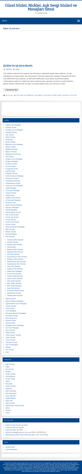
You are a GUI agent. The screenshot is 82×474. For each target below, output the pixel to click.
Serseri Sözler (11, 320)
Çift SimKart (47, 95)
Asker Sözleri (10, 137)
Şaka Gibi (9, 401)
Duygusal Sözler (12, 169)
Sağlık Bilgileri (11, 398)
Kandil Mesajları (11, 210)
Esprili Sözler (10, 171)
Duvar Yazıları (11, 166)
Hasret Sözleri (11, 193)
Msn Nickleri (10, 236)
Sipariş (59, 95)
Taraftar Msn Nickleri (15, 295)
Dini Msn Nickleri (13, 254)
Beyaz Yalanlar (11, 152)
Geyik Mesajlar (11, 188)
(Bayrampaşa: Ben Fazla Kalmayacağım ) (21, 435)
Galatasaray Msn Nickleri (16, 264)
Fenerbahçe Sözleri (13, 181)
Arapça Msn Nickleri (14, 245)
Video (8, 413)
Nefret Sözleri (11, 299)
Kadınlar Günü (11, 203)
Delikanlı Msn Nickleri (15, 252)
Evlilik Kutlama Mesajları (14, 176)
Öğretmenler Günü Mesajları (16, 304)
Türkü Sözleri (10, 337)
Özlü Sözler (10, 308)
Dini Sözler (10, 157)
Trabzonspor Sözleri (13, 335)
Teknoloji (65, 95)
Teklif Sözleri (10, 333)
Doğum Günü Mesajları (14, 159)
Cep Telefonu (38, 95)
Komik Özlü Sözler (12, 222)
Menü (4, 21)
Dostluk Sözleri (11, 164)
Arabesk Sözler (11, 132)
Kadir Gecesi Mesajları (14, 205)
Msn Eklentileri (11, 393)
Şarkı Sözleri (10, 403)
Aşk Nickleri (11, 247)
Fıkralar (8, 372)
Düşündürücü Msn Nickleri (17, 257)
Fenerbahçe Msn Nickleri (16, 262)
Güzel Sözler (10, 379)
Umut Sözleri (10, 340)
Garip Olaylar (10, 374)
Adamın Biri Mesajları (13, 125)
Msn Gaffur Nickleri (14, 283)
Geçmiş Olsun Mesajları (14, 186)
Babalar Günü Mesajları (14, 144)
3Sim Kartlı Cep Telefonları (25, 95)
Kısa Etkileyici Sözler (13, 212)
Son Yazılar (10, 350)
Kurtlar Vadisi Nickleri (15, 276)
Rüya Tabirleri (11, 396)
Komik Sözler (10, 224)
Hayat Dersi (10, 195)
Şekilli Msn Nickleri (14, 293)
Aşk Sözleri (10, 135)
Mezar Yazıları (11, 232)
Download (10, 369)
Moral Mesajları (11, 234)
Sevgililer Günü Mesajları (15, 325)
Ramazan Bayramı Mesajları (16, 313)
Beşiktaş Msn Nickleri (15, 249)
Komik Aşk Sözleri (12, 217)
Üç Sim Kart (73, 95)
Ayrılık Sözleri (10, 142)
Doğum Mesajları (12, 161)
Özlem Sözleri (11, 306)
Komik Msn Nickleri (14, 274)
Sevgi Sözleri (10, 323)
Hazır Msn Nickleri (13, 266)
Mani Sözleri (10, 229)
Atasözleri (9, 140)
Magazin (9, 388)
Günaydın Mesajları (13, 190)
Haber (17, 69)
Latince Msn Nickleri (14, 278)
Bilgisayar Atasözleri (13, 154)
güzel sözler (10, 447)
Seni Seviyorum (11, 318)
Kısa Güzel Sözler (12, 215)
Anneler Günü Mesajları (14, 130)
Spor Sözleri (10, 330)
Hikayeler (9, 384)
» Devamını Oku (11, 90)
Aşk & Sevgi (10, 364)
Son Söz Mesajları (12, 328)
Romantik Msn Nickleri (15, 291)
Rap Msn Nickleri (13, 288)
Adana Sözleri (11, 430)
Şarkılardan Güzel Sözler (15, 405)
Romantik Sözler (12, 316)
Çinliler (54, 95)
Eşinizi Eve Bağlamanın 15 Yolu (17, 432)
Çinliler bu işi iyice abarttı (17, 65)
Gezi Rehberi (10, 376)
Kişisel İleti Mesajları (14, 271)
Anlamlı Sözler (11, 127)
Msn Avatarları (11, 391)
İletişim (8, 347)
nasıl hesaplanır (11, 449)
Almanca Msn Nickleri (15, 240)
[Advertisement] (21, 48)
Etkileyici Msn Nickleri (15, 259)
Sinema (8, 410)
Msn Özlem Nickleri (14, 286)
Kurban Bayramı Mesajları (15, 227)
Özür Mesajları (11, 311)
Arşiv (7, 352)
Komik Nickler (11, 220)
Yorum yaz (9, 95)
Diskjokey (9, 69)
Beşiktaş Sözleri (11, 149)
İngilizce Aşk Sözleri (13, 198)
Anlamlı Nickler (12, 242)
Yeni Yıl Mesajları (12, 345)
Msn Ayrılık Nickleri (14, 281)
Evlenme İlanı (11, 428)
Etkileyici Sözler (11, 173)
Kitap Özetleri (11, 386)
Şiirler (8, 408)
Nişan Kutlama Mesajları (14, 301)
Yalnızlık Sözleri (11, 342)
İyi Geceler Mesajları (13, 200)
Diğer (8, 367)
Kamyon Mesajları (12, 207)
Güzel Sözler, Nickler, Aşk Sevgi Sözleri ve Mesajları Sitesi (41, 7)
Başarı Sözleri (11, 147)
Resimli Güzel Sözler (13, 425)
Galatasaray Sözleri (13, 183)
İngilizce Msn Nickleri (15, 269)
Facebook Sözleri (12, 178)
